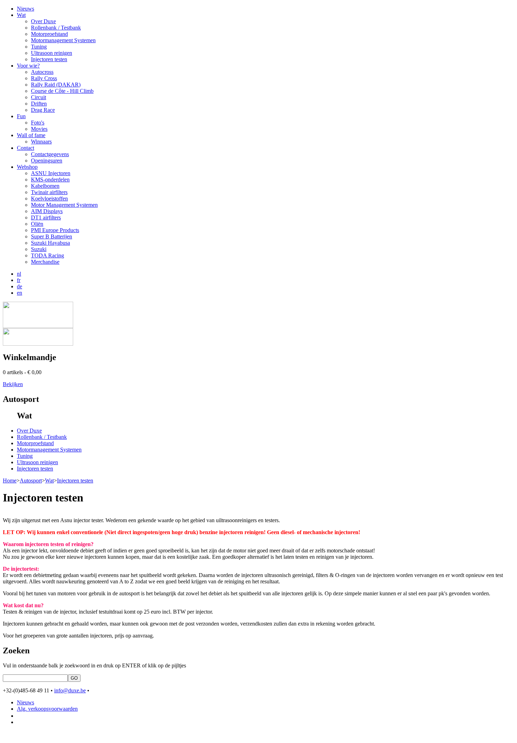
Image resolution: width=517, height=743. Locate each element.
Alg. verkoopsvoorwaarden (47, 709)
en (19, 293)
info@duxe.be (70, 690)
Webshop (27, 167)
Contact (25, 148)
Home (10, 480)
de (19, 286)
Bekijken (13, 384)
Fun (21, 116)
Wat (21, 15)
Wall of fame (31, 135)
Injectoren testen (75, 480)
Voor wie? (28, 66)
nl (19, 274)
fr (18, 280)
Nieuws (25, 9)
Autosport (31, 480)
